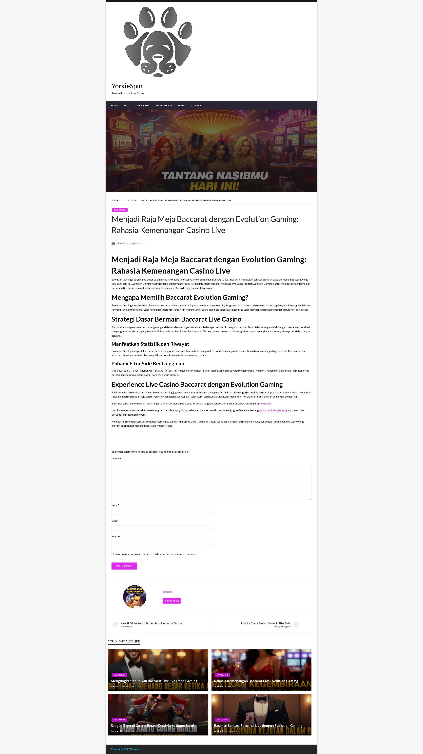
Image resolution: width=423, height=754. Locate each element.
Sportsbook (164, 105)
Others (196, 105)
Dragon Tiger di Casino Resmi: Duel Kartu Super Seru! (152, 725)
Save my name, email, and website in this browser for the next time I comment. (155, 553)
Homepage (116, 200)
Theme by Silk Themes (125, 749)
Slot (127, 105)
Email (115, 520)
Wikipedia (265, 403)
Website (116, 536)
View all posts (171, 600)
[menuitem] (114, 105)
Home (114, 105)
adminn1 (121, 243)
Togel (182, 105)
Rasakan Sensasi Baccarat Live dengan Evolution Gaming (258, 725)
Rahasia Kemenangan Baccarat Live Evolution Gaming (256, 681)
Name (115, 505)
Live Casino (142, 105)
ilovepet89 (117, 731)
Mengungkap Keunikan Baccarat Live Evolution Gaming (154, 681)
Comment (117, 458)
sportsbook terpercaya (272, 410)
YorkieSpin (127, 86)
